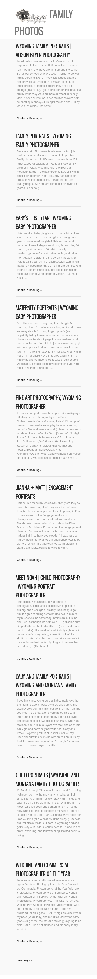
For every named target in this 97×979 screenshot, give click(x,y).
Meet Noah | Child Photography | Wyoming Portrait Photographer (48, 586)
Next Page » (25, 960)
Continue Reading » (29, 118)
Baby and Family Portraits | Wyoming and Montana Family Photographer (46, 685)
